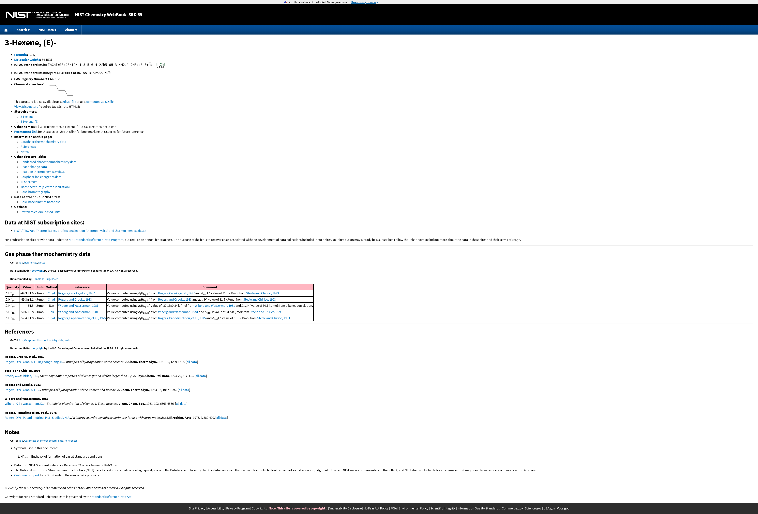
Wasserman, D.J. (34, 403)
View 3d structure (26, 106)
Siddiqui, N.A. (61, 417)
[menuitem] (6, 30)
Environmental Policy (413, 508)
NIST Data (46, 29)
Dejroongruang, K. (50, 362)
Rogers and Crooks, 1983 (75, 299)
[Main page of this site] (6, 30)
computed (93, 101)
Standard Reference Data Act (111, 496)
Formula (20, 54)
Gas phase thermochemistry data (43, 141)
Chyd (51, 293)
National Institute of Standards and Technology (37, 14)
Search (22, 29)
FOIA (393, 508)
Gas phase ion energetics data (41, 177)
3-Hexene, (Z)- (30, 121)
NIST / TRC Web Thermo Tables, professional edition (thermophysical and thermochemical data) (80, 230)
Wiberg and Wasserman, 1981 (78, 305)
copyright (38, 270)
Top (21, 262)
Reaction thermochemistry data (43, 171)
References (28, 146)
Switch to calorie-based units (40, 212)
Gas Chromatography (35, 192)
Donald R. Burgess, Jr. (45, 279)
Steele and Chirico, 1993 (262, 293)
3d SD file (107, 101)
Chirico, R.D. (29, 376)
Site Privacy (197, 508)
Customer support (26, 475)
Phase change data (34, 166)
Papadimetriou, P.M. (37, 417)
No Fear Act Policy (376, 508)
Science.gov (533, 508)
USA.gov (549, 508)
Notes (25, 152)
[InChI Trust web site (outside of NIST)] (160, 68)
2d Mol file (69, 101)
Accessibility (215, 508)
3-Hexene (27, 116)
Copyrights (259, 508)
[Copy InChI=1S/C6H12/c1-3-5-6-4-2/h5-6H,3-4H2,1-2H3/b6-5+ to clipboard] (150, 65)
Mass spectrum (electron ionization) (45, 187)
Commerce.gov (512, 508)
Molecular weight (27, 59)
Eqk (51, 312)
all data (192, 362)
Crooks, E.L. (31, 390)
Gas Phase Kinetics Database (40, 202)
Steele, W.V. (12, 376)
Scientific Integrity (443, 508)
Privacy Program (238, 508)
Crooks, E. (30, 362)
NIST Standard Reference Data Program (95, 239)
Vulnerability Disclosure (345, 508)
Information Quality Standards (479, 508)
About (69, 29)
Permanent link (26, 131)
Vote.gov (563, 508)
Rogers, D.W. (13, 362)
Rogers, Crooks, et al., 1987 (76, 293)
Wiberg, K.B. (13, 403)
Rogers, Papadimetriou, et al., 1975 (82, 318)
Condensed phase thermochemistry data (49, 162)
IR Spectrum (29, 181)
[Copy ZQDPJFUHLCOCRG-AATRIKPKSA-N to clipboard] (109, 73)
